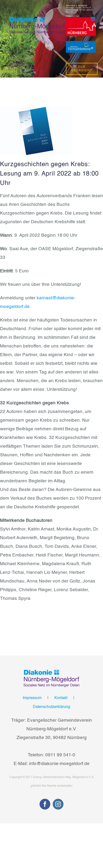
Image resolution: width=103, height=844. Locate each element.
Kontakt (60, 698)
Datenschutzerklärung (51, 707)
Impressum (32, 698)
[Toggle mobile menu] (93, 18)
